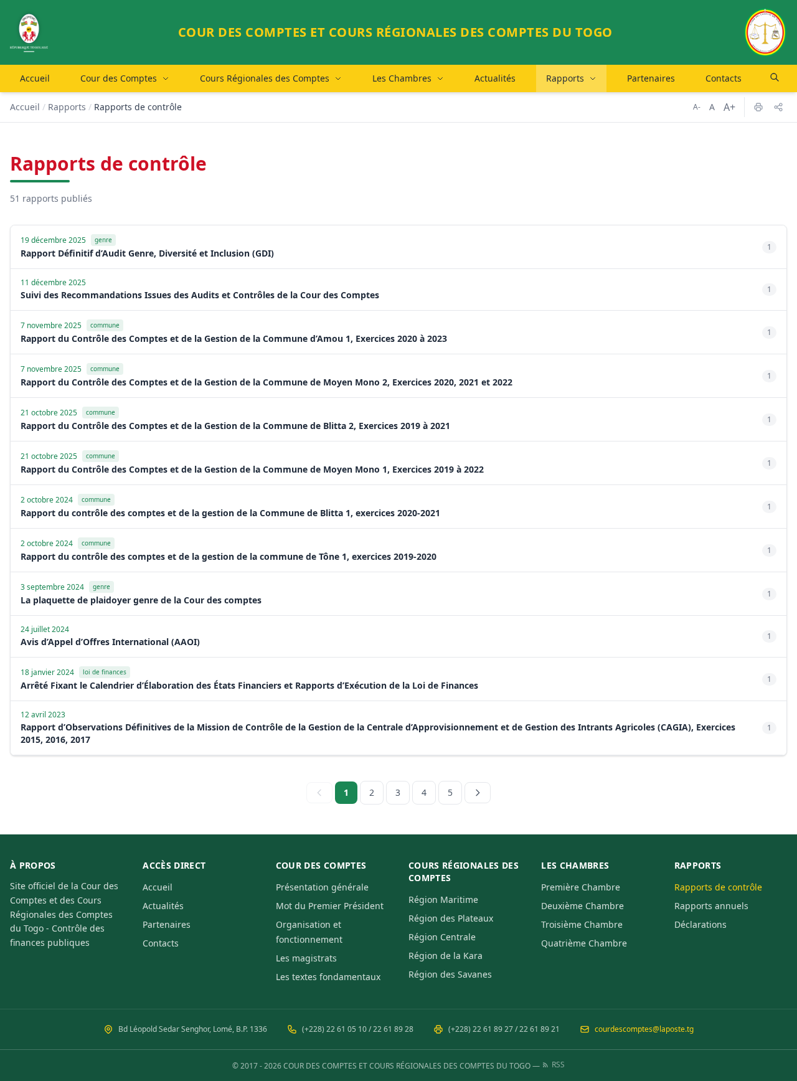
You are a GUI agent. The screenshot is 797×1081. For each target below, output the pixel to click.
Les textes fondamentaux (328, 977)
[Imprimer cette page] (758, 107)
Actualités (495, 78)
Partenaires (651, 78)
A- (696, 106)
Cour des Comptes (118, 78)
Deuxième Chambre (582, 906)
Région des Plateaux (450, 918)
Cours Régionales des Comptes (264, 78)
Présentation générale (322, 887)
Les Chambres (402, 78)
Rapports (565, 78)
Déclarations (700, 924)
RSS (558, 1065)
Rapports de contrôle (718, 887)
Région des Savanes (450, 974)
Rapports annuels (711, 906)
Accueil (35, 78)
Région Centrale (442, 937)
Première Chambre (580, 887)
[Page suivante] (478, 792)
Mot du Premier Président (330, 906)
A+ (729, 107)
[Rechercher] (774, 77)
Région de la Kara (445, 955)
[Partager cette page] (778, 107)
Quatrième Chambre (584, 943)
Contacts (723, 78)
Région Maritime (443, 899)
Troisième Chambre (582, 924)
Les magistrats (306, 958)
